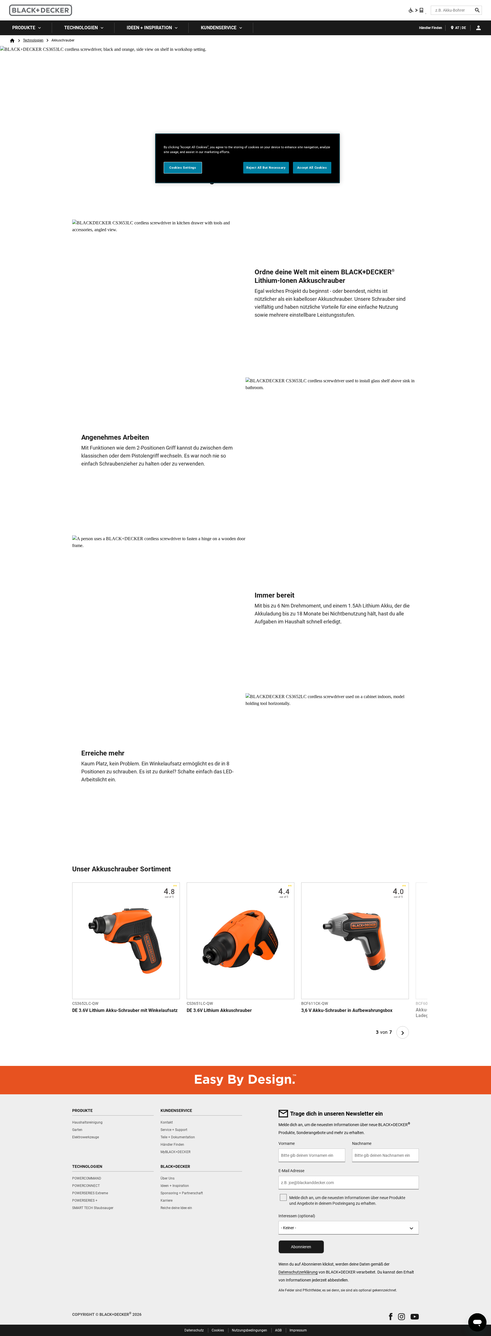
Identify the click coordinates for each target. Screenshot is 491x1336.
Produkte (23, 27)
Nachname (361, 1143)
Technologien (81, 27)
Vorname (286, 1143)
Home (12, 40)
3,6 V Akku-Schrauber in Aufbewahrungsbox (346, 1010)
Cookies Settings (182, 168)
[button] (390, 1316)
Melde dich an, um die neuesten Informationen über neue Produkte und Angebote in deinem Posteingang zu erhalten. (347, 1200)
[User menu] (478, 28)
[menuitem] (26, 27)
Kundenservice (218, 27)
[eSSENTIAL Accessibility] (416, 10)
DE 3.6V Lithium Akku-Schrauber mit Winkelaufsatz (125, 1010)
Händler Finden (430, 28)
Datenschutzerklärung (298, 1272)
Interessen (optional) (296, 1216)
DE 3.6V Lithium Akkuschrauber (219, 1010)
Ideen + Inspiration (149, 27)
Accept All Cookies (312, 168)
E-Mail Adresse (291, 1170)
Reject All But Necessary (266, 168)
